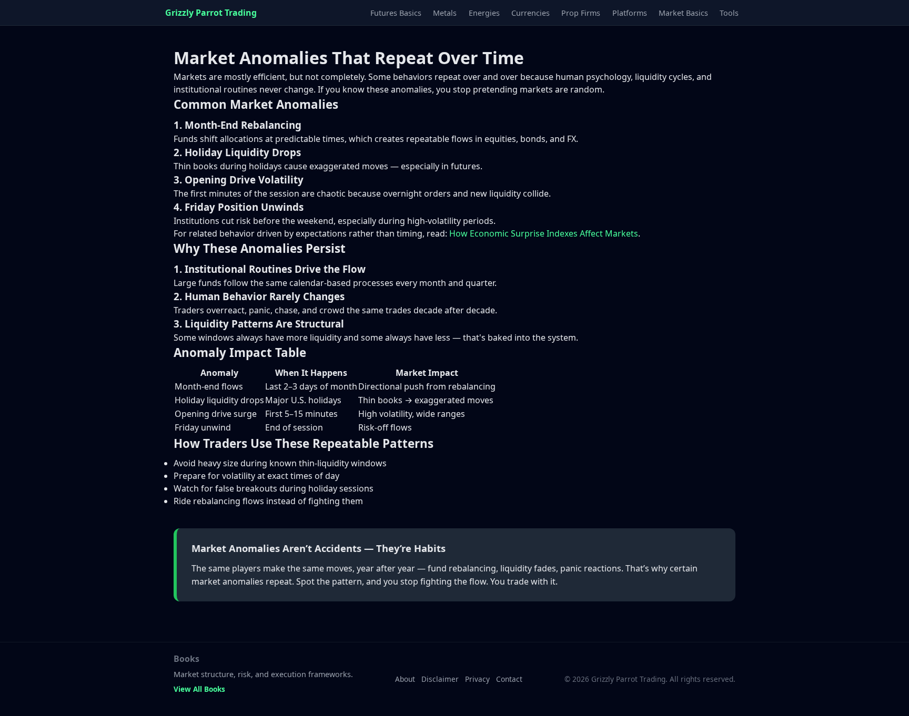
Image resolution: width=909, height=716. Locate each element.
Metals (445, 13)
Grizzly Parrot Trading (211, 12)
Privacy (477, 679)
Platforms (629, 13)
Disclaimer (440, 679)
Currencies (530, 13)
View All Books (199, 689)
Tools (729, 13)
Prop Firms (580, 13)
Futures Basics (395, 13)
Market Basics (683, 13)
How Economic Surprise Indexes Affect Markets (543, 233)
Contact (509, 679)
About (405, 679)
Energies (484, 13)
